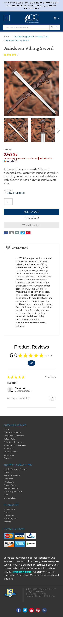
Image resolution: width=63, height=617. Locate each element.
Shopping (58, 18)
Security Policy (11, 488)
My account (9, 509)
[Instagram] (44, 610)
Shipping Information (14, 442)
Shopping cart (10, 518)
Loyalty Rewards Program (16, 469)
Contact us (9, 455)
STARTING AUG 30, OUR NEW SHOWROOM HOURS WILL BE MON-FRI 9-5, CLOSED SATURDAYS (31, 6)
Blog (6, 495)
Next (58, 130)
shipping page (22, 571)
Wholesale (9, 482)
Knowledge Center (13, 491)
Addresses (9, 515)
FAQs (6, 429)
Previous (4, 130)
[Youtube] (31, 610)
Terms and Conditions (14, 436)
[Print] (17, 232)
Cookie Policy (10, 452)
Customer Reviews (13, 432)
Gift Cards (8, 479)
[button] (31, 160)
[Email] (11, 232)
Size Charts (9, 448)
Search (54, 27)
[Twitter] (23, 232)
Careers (7, 458)
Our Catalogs (10, 498)
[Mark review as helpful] (52, 398)
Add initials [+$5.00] (16, 193)
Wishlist (7, 522)
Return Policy (10, 439)
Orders (7, 512)
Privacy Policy (10, 485)
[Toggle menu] (7, 18)
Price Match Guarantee (15, 445)
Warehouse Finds (12, 475)
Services (8, 190)
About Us (8, 472)
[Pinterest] (28, 232)
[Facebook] (6, 232)
